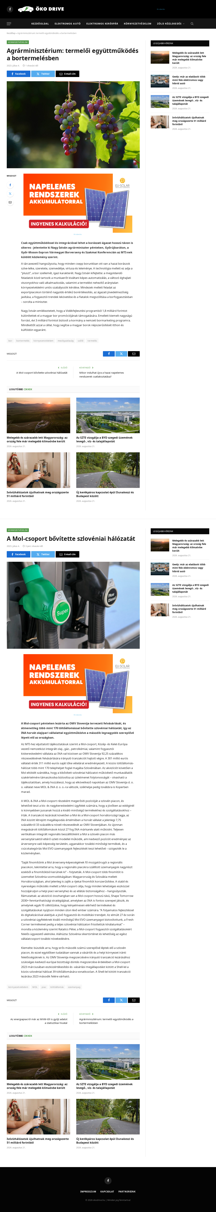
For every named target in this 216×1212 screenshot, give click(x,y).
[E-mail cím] (10, 202)
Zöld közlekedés (169, 23)
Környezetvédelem (137, 23)
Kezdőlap (11, 33)
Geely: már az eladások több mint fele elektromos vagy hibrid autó (188, 80)
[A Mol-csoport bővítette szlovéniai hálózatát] (73, 605)
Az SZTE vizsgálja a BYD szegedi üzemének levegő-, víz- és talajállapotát (104, 439)
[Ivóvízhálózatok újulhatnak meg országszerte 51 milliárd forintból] (38, 470)
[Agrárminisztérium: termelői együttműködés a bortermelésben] (73, 124)
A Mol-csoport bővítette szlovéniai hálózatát (41, 372)
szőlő (80, 340)
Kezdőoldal (40, 23)
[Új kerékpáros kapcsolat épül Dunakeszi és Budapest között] (108, 470)
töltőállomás (57, 987)
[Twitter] (10, 193)
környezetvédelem (43, 340)
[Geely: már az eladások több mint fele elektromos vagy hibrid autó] (160, 81)
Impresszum (88, 1191)
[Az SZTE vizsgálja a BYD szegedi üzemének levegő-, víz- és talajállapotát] (108, 415)
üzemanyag (74, 987)
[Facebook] (10, 185)
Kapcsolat (107, 1191)
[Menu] (9, 24)
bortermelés (22, 340)
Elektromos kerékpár (102, 23)
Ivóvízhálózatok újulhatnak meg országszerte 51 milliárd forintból (38, 494)
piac (44, 987)
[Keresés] (192, 24)
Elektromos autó (68, 23)
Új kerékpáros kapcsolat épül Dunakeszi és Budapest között (105, 494)
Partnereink (127, 1191)
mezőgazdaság (66, 340)
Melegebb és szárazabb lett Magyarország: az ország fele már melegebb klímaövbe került (37, 439)
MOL (34, 987)
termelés (92, 340)
